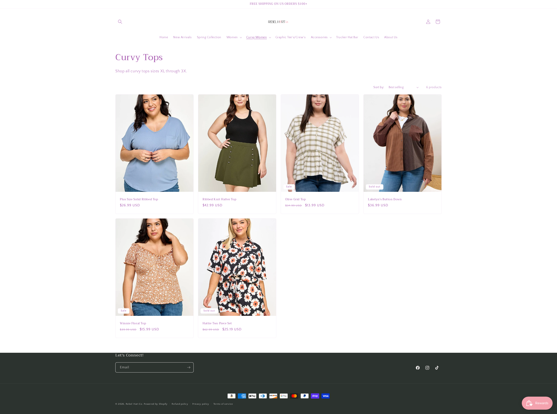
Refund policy (180, 404)
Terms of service (223, 404)
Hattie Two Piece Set (217, 323)
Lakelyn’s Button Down (385, 199)
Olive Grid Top (295, 199)
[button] (120, 21)
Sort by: (378, 87)
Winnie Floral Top (133, 323)
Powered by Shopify (156, 404)
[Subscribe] (188, 367)
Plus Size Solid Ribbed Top (139, 199)
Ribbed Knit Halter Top (219, 199)
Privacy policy (200, 404)
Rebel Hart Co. (134, 404)
